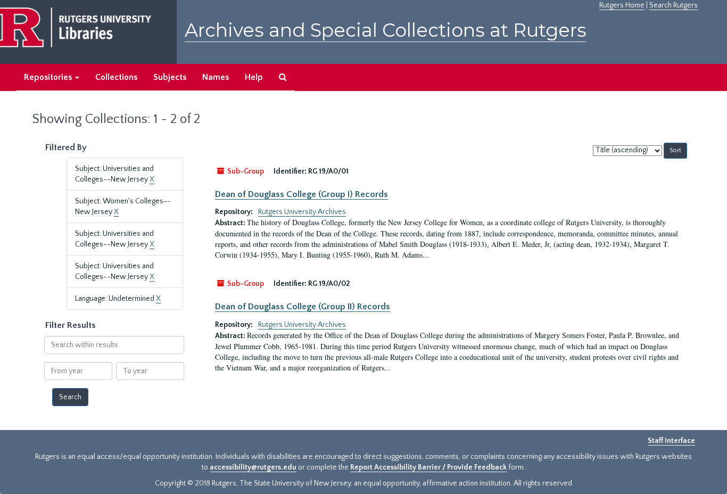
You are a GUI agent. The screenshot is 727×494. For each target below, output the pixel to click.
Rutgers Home (622, 5)
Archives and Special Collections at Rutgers (385, 30)
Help (254, 77)
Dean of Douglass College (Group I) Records (301, 194)
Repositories (49, 77)
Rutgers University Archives (302, 212)
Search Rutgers (673, 5)
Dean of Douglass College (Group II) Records (302, 306)
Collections (116, 77)
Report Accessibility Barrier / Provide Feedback (428, 467)
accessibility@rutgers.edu (253, 467)
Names (215, 77)
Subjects (169, 77)
